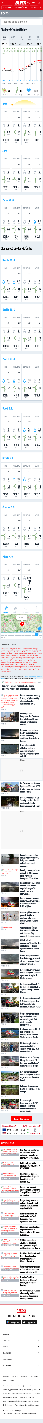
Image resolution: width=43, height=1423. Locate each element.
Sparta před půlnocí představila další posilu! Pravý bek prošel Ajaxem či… (30, 1177)
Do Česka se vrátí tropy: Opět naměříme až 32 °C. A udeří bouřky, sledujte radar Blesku (30, 787)
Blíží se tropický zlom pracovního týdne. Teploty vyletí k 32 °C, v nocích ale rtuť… (29, 1047)
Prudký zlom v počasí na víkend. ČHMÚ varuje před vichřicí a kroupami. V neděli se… (30, 874)
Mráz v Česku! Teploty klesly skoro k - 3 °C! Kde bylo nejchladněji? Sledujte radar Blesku (29, 1061)
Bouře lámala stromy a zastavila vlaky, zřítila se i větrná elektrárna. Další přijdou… (30, 902)
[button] (13, 1322)
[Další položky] (40, 7)
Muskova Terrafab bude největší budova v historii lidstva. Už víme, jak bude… (30, 1230)
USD (9, 1133)
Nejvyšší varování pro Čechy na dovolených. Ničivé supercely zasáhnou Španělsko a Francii (29, 735)
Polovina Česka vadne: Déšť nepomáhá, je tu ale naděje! (30, 1088)
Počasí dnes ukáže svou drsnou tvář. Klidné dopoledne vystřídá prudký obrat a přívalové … (30, 888)
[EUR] (4, 1129)
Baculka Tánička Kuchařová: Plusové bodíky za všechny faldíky (28, 1281)
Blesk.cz (6, 1155)
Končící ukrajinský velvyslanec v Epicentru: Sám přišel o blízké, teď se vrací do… (30, 1191)
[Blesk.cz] (20, 3)
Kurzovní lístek (8, 1126)
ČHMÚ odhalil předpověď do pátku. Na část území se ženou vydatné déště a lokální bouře (30, 946)
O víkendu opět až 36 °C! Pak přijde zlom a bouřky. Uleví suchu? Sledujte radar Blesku (30, 1033)
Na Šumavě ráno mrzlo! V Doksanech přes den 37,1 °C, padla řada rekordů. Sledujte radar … (30, 1004)
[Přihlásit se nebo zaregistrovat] (39, 2)
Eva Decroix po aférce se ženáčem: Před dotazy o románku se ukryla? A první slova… (29, 1153)
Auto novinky (7, 1270)
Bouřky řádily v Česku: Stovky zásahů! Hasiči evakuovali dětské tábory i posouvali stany (30, 801)
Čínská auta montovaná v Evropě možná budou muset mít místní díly (30, 1269)
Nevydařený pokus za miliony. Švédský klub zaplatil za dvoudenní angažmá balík (29, 1204)
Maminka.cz (7, 1218)
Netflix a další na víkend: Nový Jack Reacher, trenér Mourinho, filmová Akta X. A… (30, 1257)
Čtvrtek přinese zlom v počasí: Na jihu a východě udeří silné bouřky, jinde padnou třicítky (29, 918)
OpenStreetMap (29, 632)
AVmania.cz (6, 1258)
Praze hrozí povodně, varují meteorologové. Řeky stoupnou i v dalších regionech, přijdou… (29, 860)
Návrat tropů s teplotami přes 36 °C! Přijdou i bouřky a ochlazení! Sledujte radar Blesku (29, 1106)
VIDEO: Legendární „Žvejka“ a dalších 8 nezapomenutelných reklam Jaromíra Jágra (30, 1244)
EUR (9, 1130)
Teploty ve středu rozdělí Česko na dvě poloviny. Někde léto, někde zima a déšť (18, 687)
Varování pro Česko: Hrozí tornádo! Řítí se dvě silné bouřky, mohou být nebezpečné (30, 931)
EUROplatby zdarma (31, 1126)
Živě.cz (5, 1233)
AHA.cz (5, 1166)
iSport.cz (6, 1179)
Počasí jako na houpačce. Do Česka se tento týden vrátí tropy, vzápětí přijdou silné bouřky (30, 719)
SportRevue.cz (8, 1245)
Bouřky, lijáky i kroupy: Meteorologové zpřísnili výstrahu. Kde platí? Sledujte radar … (30, 974)
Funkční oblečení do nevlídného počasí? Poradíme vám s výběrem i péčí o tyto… (29, 1217)
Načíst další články (21, 1118)
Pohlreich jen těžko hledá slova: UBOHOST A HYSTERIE (30, 1166)
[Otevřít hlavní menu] (2, 2)
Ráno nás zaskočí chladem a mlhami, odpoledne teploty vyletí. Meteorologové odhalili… (29, 751)
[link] (9, 1316)
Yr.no (34, 678)
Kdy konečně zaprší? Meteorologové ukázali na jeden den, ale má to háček (30, 1076)
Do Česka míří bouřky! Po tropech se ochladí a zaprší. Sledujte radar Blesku (30, 988)
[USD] (4, 1133)
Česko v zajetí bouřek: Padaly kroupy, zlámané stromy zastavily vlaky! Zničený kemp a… (30, 959)
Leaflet (21, 632)
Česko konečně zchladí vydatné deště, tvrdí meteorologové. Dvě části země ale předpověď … (29, 1019)
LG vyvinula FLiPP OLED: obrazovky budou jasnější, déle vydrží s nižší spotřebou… (30, 1294)
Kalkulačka (34, 1134)
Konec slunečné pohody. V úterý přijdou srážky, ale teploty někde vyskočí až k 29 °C (30, 699)
